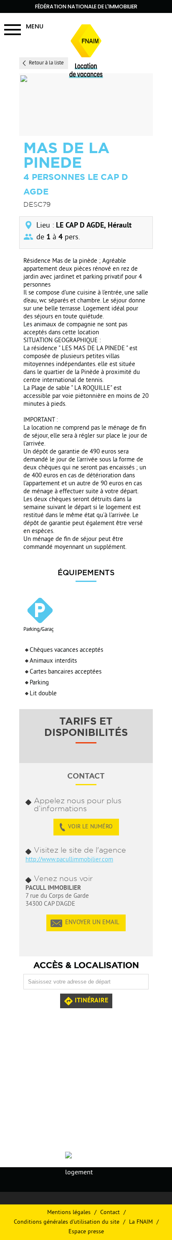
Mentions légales (69, 1212)
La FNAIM (141, 1222)
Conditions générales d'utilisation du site (66, 1222)
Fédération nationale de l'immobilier (86, 6)
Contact (110, 1212)
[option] (84, 104)
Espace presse (86, 1231)
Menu (34, 26)
